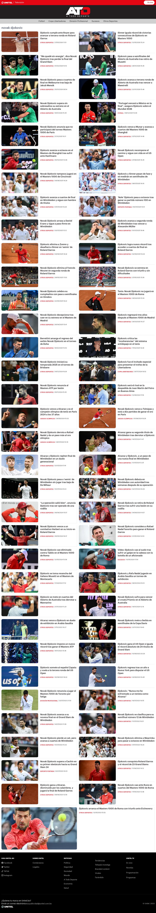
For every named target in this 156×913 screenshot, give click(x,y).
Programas (131, 878)
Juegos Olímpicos (47, 418)
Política (67, 863)
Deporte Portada (125, 207)
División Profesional (79, 21)
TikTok (6, 871)
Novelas (129, 868)
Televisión (19, 3)
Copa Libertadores (57, 21)
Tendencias (100, 861)
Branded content (102, 869)
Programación (132, 873)
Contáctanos (38, 863)
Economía (68, 884)
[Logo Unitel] (78, 12)
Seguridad (68, 867)
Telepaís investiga (102, 865)
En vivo (150, 2)
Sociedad (68, 871)
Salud (66, 888)
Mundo (67, 875)
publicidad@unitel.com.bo (40, 904)
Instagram (7, 875)
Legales (36, 867)
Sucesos (95, 21)
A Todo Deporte (70, 880)
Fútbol (42, 21)
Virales (98, 873)
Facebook (7, 863)
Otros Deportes (110, 21)
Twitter (6, 867)
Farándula (99, 877)
